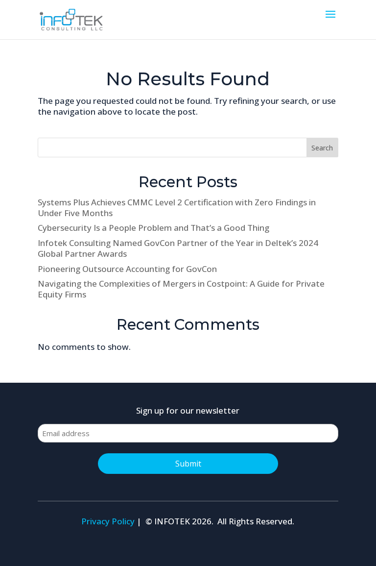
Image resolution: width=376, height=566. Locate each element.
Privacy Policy (108, 521)
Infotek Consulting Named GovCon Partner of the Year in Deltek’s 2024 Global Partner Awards (178, 248)
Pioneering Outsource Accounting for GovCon (127, 268)
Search (322, 147)
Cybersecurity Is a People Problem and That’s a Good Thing (153, 227)
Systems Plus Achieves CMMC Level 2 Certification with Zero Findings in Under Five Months (177, 208)
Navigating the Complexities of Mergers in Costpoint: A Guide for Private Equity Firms (181, 289)
